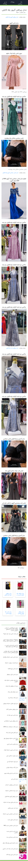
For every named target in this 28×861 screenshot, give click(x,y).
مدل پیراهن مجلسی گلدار (12, 709)
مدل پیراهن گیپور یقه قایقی (12, 17)
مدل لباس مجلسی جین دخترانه (10, 814)
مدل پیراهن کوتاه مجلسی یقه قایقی (21, 613)
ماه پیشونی (20, 3)
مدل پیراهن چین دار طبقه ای (11, 721)
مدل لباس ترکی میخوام (12, 674)
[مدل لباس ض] (23, 781)
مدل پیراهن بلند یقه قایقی (12, 348)
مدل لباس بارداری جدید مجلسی (12, 832)
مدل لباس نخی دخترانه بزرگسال (10, 657)
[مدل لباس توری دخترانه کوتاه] (23, 753)
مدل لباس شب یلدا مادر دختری (10, 849)
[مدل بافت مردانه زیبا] (23, 700)
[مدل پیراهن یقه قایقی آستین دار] (20, 586)
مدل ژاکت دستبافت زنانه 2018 (10, 727)
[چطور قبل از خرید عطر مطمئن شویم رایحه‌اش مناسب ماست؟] (23, 653)
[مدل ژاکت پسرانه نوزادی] (23, 771)
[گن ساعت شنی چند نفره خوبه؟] (23, 635)
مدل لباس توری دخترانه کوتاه (11, 750)
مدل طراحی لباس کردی (12, 744)
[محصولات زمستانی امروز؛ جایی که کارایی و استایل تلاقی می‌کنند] (23, 641)
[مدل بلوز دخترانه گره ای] (23, 766)
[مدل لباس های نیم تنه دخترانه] (23, 806)
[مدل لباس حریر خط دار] (23, 720)
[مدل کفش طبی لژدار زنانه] (23, 736)
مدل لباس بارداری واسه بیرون (11, 773)
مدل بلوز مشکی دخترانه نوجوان (10, 703)
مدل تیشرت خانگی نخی (12, 756)
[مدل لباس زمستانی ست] (23, 841)
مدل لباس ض (14, 779)
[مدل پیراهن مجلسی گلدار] (23, 712)
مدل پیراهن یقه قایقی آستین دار (20, 594)
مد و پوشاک (5, 3)
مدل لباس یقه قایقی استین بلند (8, 613)
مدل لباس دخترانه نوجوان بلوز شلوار (11, 739)
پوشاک (12, 2)
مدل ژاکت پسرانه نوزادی (12, 767)
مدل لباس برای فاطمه (13, 669)
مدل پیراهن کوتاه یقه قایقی (8, 594)
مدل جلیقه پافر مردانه (13, 692)
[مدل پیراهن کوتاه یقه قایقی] (8, 586)
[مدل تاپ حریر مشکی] (23, 813)
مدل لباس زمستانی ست (12, 837)
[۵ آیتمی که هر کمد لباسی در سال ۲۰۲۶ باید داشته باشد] (23, 647)
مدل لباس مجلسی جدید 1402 (11, 825)
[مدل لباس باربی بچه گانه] (23, 858)
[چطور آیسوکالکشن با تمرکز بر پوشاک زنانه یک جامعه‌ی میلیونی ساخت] (23, 632)
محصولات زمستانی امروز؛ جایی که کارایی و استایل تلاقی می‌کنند (10, 640)
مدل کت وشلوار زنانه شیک (12, 686)
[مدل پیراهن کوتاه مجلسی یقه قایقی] (20, 604)
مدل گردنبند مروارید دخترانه (11, 663)
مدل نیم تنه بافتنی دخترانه (11, 791)
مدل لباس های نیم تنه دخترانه (10, 802)
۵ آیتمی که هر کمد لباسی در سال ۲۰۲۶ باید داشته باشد (11, 646)
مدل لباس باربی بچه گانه (12, 854)
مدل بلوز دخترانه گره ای (12, 762)
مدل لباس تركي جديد (13, 820)
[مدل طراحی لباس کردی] (23, 746)
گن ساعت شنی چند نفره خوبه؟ (10, 634)
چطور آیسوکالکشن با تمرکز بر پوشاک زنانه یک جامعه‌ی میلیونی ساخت (11, 629)
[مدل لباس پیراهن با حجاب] (23, 789)
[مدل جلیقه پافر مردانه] (23, 695)
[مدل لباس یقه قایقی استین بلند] (8, 604)
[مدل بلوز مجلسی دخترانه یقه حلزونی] (23, 685)
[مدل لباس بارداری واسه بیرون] (23, 778)
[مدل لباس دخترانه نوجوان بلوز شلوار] (23, 743)
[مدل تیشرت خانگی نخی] (23, 759)
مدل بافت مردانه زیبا (13, 698)
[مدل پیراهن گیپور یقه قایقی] (23, 800)
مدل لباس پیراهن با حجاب (11, 785)
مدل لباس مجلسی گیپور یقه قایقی (10, 173)
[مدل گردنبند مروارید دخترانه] (23, 665)
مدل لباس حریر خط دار (12, 715)
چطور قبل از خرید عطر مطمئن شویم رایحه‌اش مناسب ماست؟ (10, 651)
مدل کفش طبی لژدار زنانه (12, 732)
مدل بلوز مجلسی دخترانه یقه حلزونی (11, 680)
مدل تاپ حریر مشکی (13, 808)
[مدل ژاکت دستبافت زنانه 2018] (23, 730)
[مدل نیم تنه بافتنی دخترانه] (23, 795)
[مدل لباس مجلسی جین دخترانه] (23, 817)
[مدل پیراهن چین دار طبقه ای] (23, 723)
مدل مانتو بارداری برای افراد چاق (10, 843)
